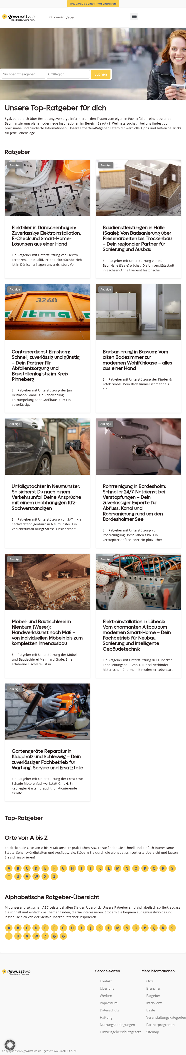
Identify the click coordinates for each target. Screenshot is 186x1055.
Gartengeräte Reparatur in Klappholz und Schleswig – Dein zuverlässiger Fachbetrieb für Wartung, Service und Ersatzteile (47, 759)
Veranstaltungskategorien (165, 1017)
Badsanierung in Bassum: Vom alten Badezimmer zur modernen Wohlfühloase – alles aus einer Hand (137, 360)
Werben (106, 995)
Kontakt (106, 981)
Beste (150, 1010)
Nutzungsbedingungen (117, 1024)
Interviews (154, 1003)
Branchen (153, 988)
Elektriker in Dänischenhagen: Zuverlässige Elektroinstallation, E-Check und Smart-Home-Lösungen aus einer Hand (46, 236)
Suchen (100, 74)
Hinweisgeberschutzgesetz (118, 1032)
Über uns (107, 988)
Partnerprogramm (160, 1024)
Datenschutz (109, 1010)
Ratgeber (153, 995)
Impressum (108, 1003)
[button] (134, 16)
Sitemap (152, 1032)
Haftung (106, 1017)
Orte (149, 981)
